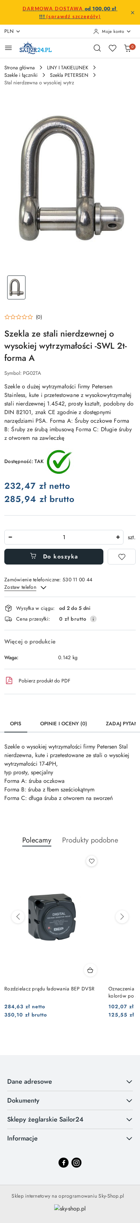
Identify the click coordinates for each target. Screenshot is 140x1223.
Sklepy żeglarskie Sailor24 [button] (45, 1119)
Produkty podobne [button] (90, 840)
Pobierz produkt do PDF (44, 680)
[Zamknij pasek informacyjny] (132, 12)
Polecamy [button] (36, 840)
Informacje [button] (22, 1138)
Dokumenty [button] (23, 1100)
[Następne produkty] (122, 916)
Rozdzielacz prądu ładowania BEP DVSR (49, 988)
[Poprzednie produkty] (17, 916)
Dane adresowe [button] (29, 1081)
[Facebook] (64, 1163)
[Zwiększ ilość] (117, 537)
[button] (23, 317)
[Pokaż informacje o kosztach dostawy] (93, 619)
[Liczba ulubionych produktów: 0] (112, 48)
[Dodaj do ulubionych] (122, 557)
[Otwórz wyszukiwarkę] (97, 48)
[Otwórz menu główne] (8, 48)
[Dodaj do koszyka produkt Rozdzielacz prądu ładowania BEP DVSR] (90, 970)
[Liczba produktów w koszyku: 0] (127, 48)
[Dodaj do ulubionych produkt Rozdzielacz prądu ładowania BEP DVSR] (91, 861)
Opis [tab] (16, 723)
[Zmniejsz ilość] (10, 537)
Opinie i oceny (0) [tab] (64, 723)
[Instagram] (76, 1163)
